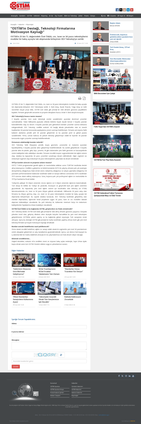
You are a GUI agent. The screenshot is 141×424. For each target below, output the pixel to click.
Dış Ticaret (58, 16)
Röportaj (44, 16)
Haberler (21, 24)
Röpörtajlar (75, 395)
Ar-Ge (51, 16)
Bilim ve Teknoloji (70, 16)
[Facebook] (119, 376)
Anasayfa (14, 16)
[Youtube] (133, 376)
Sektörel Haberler (77, 392)
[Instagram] (126, 376)
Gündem (22, 16)
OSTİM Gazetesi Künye (57, 389)
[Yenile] (61, 354)
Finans (86, 16)
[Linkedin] (129, 376)
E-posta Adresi (18, 332)
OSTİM (29, 16)
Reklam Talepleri (55, 395)
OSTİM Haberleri (76, 389)
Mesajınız (15, 340)
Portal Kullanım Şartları (57, 392)
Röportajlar (29, 24)
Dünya (92, 16)
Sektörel (36, 16)
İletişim (130, 16)
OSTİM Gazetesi (55, 386)
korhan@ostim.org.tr (104, 415)
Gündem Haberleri (77, 386)
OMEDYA (132, 421)
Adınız (14, 323)
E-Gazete (112, 16)
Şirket (80, 16)
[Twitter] (122, 376)
